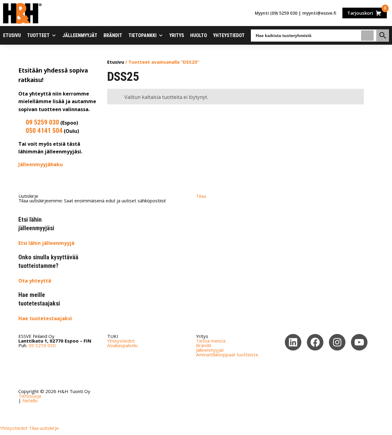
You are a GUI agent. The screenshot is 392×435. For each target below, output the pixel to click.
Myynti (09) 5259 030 (276, 13)
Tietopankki (142, 35)
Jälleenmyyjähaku (40, 164)
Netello (30, 400)
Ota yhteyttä (34, 280)
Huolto (198, 35)
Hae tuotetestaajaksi (45, 318)
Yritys (176, 35)
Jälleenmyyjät (79, 35)
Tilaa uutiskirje (44, 428)
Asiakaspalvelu (122, 345)
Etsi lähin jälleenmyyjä (46, 243)
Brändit (113, 35)
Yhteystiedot (229, 35)
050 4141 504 (44, 130)
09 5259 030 (42, 122)
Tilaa (201, 196)
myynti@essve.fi (319, 13)
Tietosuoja (29, 396)
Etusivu (12, 35)
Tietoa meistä (210, 341)
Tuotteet (38, 35)
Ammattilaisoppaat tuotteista (227, 354)
